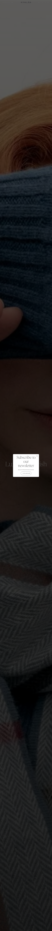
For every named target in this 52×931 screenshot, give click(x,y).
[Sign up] (29, 473)
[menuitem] (12, 2)
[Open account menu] (45, 2)
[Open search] (42, 2)
